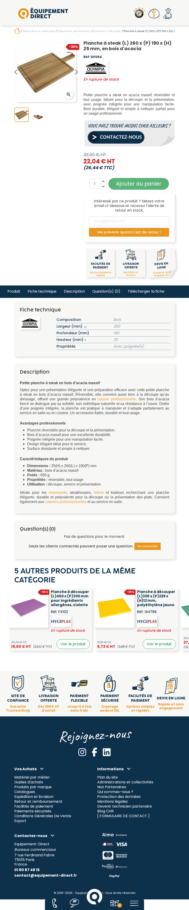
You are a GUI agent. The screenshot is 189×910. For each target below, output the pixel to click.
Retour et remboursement (38, 801)
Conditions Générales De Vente (42, 816)
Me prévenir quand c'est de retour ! (129, 232)
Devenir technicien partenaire (124, 806)
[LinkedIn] (107, 752)
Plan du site (107, 777)
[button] (154, 13)
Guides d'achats (28, 782)
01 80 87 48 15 (27, 869)
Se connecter (147, 546)
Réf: (86, 57)
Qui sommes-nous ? (115, 792)
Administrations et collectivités (125, 782)
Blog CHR (105, 811)
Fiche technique (42, 291)
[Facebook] (94, 752)
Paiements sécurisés (32, 811)
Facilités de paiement (33, 806)
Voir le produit (73, 644)
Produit (13, 291)
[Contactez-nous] (54, 903)
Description (74, 291)
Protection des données (119, 796)
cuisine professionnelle (116, 399)
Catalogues (24, 792)
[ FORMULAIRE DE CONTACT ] (123, 816)
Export (20, 820)
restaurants (58, 492)
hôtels (99, 492)
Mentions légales (112, 801)
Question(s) (106, 291)
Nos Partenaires (111, 787)
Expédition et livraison (33, 796)
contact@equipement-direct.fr (45, 875)
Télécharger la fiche (146, 291)
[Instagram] (82, 752)
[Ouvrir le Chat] (75, 903)
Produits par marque (33, 787)
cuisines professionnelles (65, 502)
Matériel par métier (32, 777)
